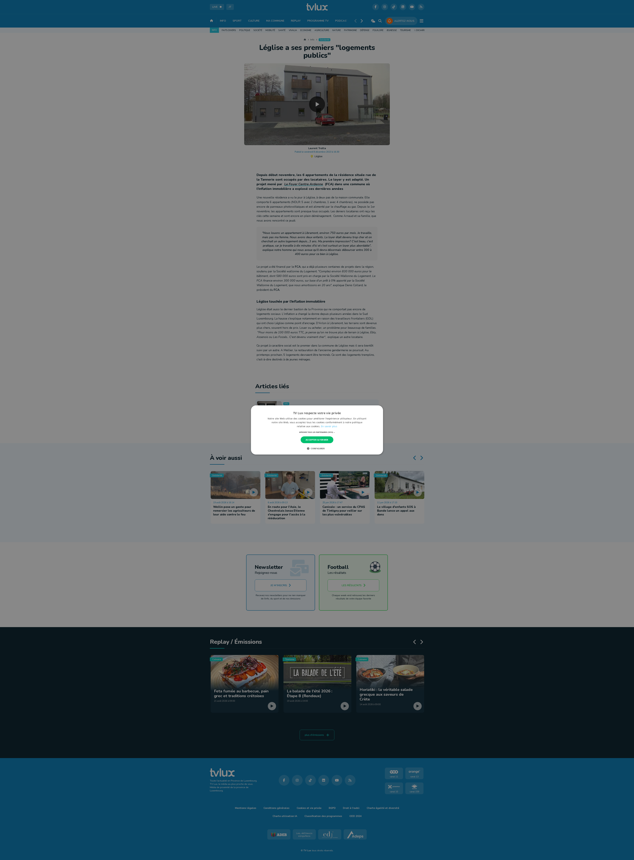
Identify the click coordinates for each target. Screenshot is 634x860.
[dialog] (317, 430)
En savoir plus (329, 426)
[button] (317, 432)
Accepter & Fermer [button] (317, 439)
